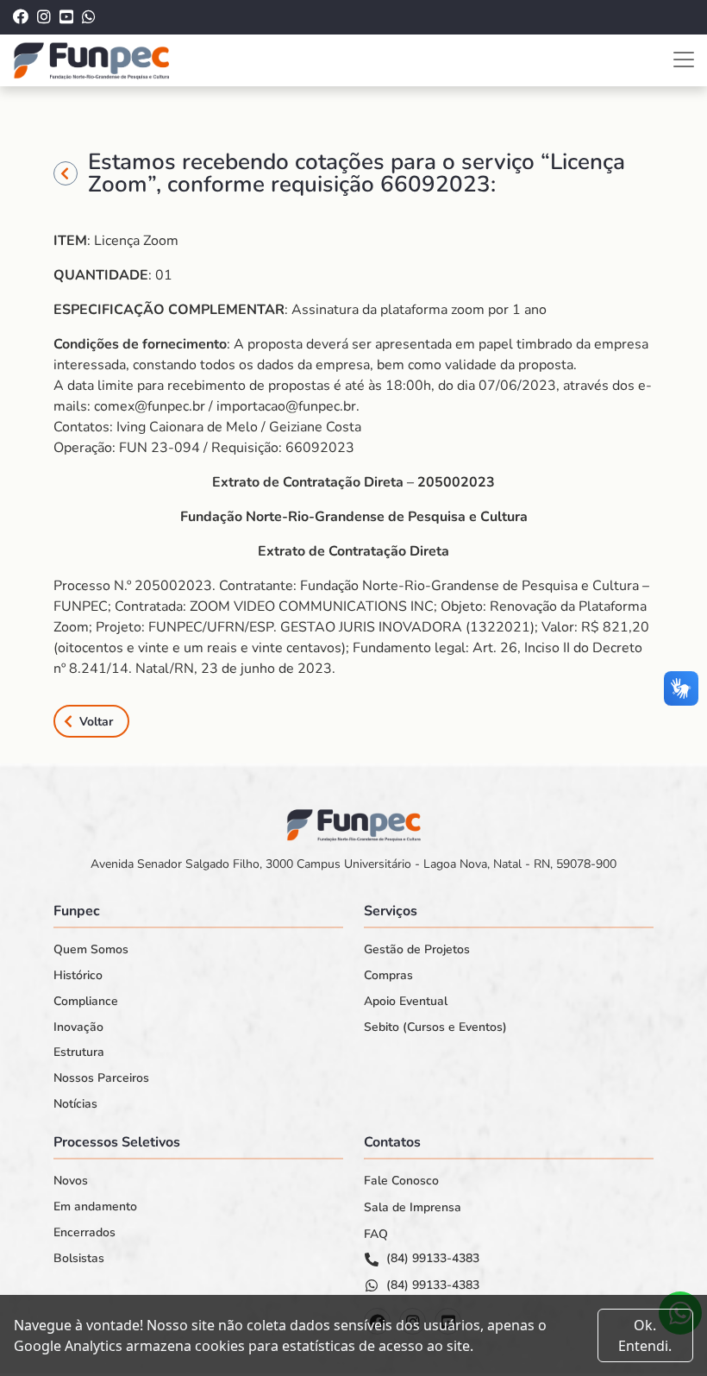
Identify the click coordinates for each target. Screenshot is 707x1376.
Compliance (85, 1001)
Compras (388, 975)
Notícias (75, 1104)
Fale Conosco (401, 1181)
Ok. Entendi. (645, 1335)
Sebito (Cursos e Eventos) (435, 1027)
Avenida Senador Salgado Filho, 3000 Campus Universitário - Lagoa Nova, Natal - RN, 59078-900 (353, 864)
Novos (70, 1181)
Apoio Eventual (405, 1001)
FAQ (376, 1234)
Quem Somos (90, 950)
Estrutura (78, 1052)
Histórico (78, 975)
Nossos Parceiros (101, 1078)
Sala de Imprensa (412, 1208)
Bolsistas (78, 1258)
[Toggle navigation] (683, 59)
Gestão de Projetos (417, 950)
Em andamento (95, 1207)
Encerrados (84, 1233)
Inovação (78, 1027)
